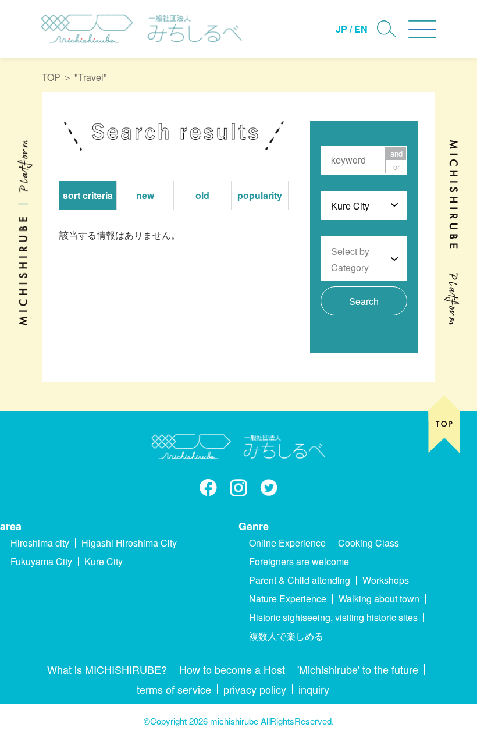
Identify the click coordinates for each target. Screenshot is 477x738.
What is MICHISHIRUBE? (107, 669)
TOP (51, 77)
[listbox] (364, 205)
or (396, 166)
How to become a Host (232, 669)
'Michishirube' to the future (357, 669)
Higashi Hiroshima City (129, 542)
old (202, 195)
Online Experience (287, 542)
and (396, 153)
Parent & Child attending (299, 580)
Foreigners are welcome (299, 561)
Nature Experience (287, 598)
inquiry (313, 689)
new (145, 195)
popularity (259, 195)
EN (361, 29)
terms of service (174, 689)
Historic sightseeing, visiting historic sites (333, 617)
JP (341, 29)
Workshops (385, 580)
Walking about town (379, 598)
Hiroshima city (39, 542)
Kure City (103, 561)
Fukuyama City (41, 561)
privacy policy (254, 689)
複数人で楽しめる (286, 636)
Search (364, 301)
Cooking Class (368, 542)
